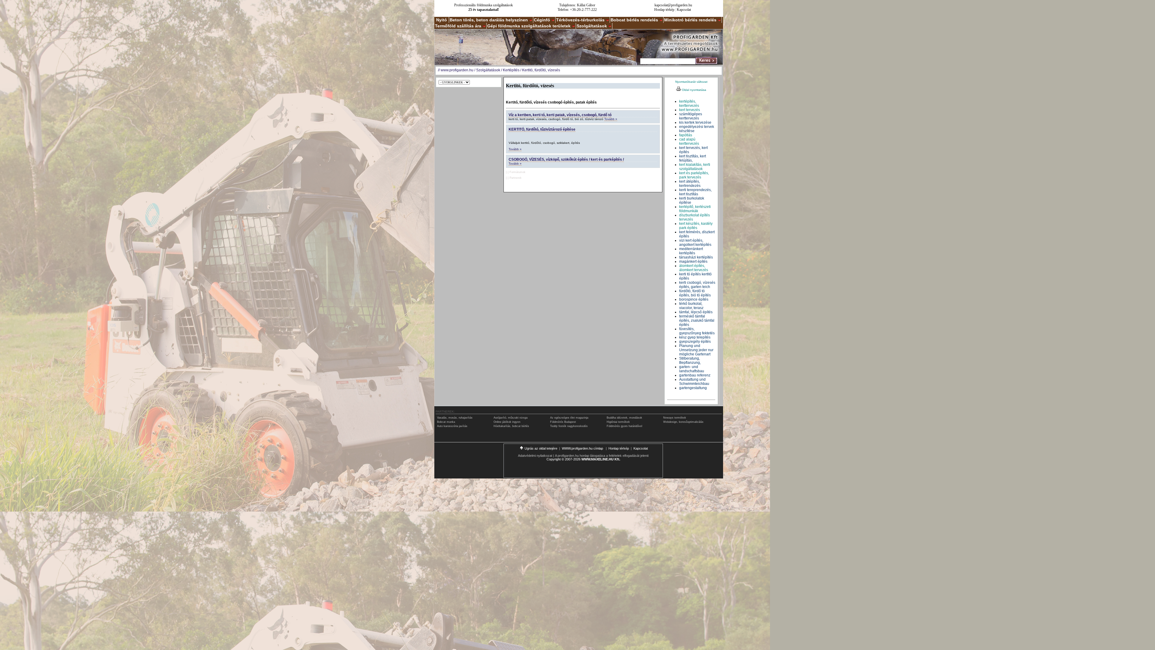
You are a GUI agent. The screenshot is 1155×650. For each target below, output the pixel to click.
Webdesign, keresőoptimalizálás (683, 421)
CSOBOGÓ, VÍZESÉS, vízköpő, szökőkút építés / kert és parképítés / (566, 159)
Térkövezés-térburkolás (580, 19)
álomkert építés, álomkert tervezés (693, 268)
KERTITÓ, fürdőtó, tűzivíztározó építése (542, 129)
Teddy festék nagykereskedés (569, 426)
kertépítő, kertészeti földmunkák (695, 209)
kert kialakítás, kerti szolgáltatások (694, 166)
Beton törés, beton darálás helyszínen (489, 19)
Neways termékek (674, 417)
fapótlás (685, 135)
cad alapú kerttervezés (689, 141)
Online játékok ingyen (507, 421)
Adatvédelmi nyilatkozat (535, 455)
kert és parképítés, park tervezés (694, 175)
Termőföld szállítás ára (458, 25)
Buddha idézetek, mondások (624, 417)
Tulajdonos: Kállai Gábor (577, 5)
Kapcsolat (684, 10)
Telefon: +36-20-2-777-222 (577, 10)
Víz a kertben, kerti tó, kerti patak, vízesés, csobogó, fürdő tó (560, 115)
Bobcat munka (446, 421)
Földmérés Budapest (563, 421)
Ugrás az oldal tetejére (541, 448)
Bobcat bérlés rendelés (634, 19)
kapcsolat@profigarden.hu (673, 5)
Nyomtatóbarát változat (691, 81)
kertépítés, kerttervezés (689, 103)
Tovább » (610, 119)
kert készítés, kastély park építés (696, 225)
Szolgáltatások (592, 25)
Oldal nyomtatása (693, 89)
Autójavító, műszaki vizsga (511, 417)
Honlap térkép (664, 10)
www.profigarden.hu (457, 70)
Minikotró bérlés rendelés (690, 19)
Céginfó (542, 19)
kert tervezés (689, 110)
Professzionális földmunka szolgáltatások (483, 5)
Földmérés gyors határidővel (624, 426)
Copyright (554, 459)
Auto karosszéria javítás (452, 426)
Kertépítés (511, 70)
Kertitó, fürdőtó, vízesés (541, 70)
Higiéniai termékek (618, 421)
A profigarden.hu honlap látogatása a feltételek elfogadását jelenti (601, 455)
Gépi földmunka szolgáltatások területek (529, 25)
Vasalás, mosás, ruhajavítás (455, 417)
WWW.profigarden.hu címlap (583, 448)
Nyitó (441, 19)
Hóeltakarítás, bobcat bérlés (511, 426)
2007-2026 (572, 459)
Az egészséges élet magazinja (569, 417)
